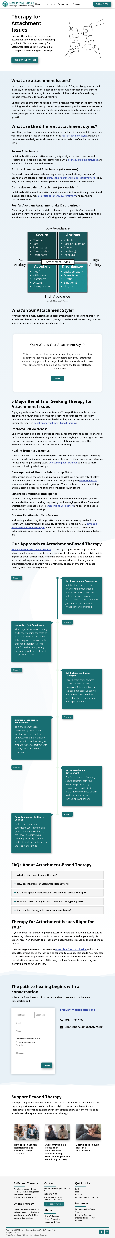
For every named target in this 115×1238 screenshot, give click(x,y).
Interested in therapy (27, 1042)
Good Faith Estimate (24, 1235)
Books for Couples (83, 1215)
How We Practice (51, 1216)
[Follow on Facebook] (101, 1232)
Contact (76, 4)
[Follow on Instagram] (107, 1232)
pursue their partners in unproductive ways (71, 177)
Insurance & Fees (52, 1222)
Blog (77, 1192)
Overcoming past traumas (63, 462)
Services (49, 4)
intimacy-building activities (82, 159)
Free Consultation (25, 60)
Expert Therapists (52, 1219)
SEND (46, 1065)
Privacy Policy (10, 1235)
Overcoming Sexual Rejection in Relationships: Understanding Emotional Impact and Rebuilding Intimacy (57, 1152)
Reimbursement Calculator (87, 1197)
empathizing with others (60, 505)
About (38, 4)
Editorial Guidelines (40, 1235)
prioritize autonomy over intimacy (57, 195)
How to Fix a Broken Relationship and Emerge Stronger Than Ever (25, 1149)
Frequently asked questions (77, 1009)
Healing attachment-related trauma (31, 549)
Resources (63, 4)
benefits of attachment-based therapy (55, 422)
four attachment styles (74, 135)
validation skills (88, 480)
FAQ (77, 1189)
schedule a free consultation (71, 949)
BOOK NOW (102, 4)
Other (21, 1045)
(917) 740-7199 (74, 1019)
